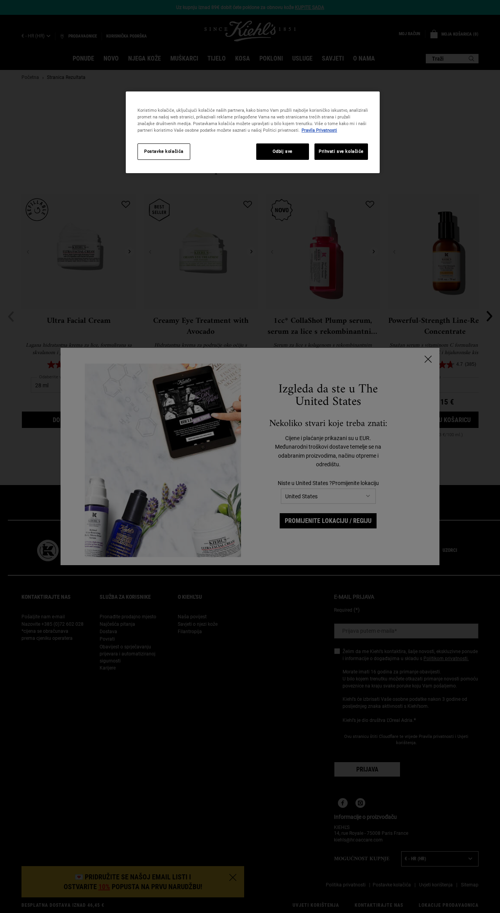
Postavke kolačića (164, 151)
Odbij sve (283, 151)
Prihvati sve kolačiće (341, 151)
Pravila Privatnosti (319, 130)
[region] (253, 132)
